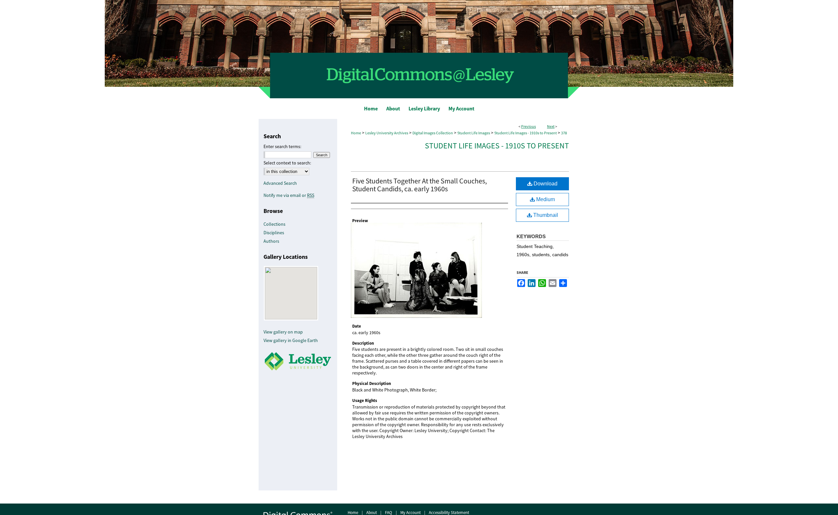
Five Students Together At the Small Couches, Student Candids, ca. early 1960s (419, 185)
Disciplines (274, 233)
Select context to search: (287, 163)
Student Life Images (473, 133)
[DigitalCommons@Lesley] (419, 49)
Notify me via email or (289, 195)
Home (356, 133)
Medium (545, 199)
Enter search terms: (282, 146)
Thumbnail (545, 215)
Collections (274, 224)
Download (544, 183)
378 (564, 133)
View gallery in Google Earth (291, 340)
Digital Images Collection (432, 133)
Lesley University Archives (386, 133)
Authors (271, 241)
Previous (528, 126)
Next (551, 126)
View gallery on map (283, 332)
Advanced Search (280, 183)
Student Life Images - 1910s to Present (525, 133)
